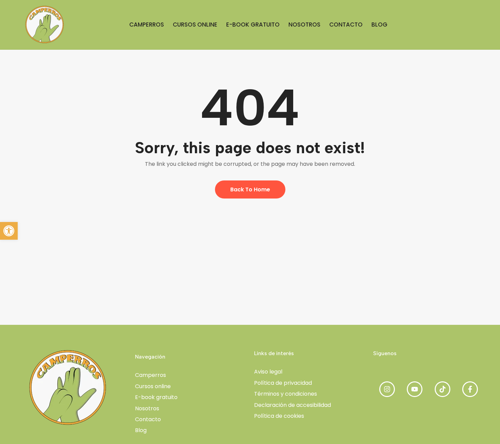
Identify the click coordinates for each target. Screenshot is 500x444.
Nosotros (147, 408)
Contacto (148, 419)
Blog (141, 430)
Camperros (150, 375)
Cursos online (153, 386)
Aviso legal (268, 372)
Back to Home (250, 189)
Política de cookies (279, 416)
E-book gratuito (156, 397)
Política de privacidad (283, 383)
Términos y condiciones (285, 394)
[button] (9, 231)
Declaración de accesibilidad (292, 405)
